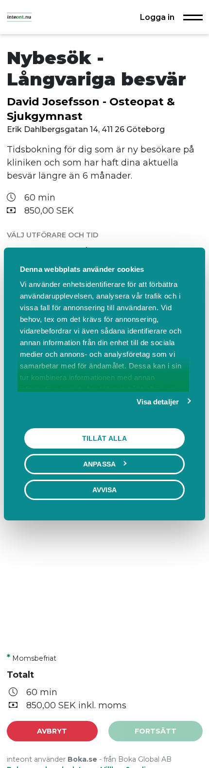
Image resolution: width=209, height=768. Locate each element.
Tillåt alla (104, 438)
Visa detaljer (158, 402)
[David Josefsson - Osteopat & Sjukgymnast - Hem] (19, 17)
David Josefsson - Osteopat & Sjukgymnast (91, 109)
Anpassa (99, 464)
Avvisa (104, 490)
